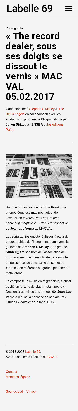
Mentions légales (18, 377)
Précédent (15, 176)
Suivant (63, 176)
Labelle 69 (32, 351)
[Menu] (66, 8)
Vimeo (31, 391)
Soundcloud (14, 391)
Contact (11, 371)
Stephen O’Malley (42, 109)
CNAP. (52, 357)
